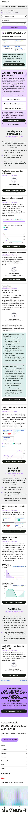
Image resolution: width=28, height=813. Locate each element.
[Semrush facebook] (8, 773)
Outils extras (4, 749)
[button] (18, 13)
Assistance (4, 757)
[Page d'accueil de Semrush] (5, 2)
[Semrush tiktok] (4, 773)
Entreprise (3, 753)
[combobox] (12, 24)
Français (3, 768)
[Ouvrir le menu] (26, 2)
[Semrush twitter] (9, 773)
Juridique (3, 764)
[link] (8, 7)
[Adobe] (3, 778)
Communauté (4, 760)
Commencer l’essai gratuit (10, 739)
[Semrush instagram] (3, 773)
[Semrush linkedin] (1, 773)
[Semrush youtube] (6, 773)
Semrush (3, 745)
